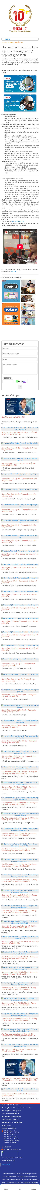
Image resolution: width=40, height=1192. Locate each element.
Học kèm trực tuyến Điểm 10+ (13, 417)
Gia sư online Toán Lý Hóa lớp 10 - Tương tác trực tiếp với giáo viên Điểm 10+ (19, 803)
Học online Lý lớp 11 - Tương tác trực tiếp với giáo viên (19, 622)
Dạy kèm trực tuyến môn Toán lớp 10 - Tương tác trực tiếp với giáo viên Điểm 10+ (19, 1019)
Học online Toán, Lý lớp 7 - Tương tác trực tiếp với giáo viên (18, 680)
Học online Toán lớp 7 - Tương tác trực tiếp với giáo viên (18, 541)
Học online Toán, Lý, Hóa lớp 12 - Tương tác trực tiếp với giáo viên (19, 741)
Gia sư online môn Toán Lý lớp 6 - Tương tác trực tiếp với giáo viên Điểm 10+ (19, 772)
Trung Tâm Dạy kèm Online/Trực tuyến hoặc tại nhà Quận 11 (18, 1094)
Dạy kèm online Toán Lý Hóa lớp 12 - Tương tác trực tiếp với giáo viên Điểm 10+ (19, 865)
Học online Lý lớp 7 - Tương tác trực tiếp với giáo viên (19, 581)
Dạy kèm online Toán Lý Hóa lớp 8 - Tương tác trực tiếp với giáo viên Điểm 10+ (19, 819)
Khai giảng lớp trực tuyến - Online (11, 1122)
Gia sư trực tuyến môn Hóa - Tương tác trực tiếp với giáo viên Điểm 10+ (18, 1050)
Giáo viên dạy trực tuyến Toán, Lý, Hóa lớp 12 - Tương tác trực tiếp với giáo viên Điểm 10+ (19, 1079)
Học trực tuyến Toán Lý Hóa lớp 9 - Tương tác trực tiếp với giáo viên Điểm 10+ (19, 973)
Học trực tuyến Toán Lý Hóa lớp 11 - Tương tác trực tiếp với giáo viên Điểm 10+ (18, 1004)
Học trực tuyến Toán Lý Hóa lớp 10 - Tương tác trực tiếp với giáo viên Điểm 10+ (18, 988)
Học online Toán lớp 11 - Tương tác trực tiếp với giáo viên (19, 479)
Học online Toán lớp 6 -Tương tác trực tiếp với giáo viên (19, 554)
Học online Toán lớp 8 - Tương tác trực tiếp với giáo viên (18, 526)
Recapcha (7, 378)
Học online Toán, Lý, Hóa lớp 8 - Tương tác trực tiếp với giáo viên (18, 695)
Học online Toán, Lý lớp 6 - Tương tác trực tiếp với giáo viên (18, 664)
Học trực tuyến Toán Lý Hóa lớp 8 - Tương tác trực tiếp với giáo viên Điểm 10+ (19, 957)
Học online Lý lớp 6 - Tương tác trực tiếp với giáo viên (19, 568)
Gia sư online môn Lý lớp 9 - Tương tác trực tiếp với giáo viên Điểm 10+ (18, 757)
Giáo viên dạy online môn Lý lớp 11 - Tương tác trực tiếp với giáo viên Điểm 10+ (18, 911)
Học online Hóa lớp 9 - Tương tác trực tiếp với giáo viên (19, 649)
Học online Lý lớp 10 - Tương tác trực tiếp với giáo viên (19, 608)
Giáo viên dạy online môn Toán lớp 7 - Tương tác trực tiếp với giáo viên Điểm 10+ (19, 880)
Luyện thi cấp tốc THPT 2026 (10, 1119)
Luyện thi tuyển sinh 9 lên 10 (10, 1113)
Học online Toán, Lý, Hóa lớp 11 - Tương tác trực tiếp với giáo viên (19, 726)
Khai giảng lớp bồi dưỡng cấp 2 (11, 1110)
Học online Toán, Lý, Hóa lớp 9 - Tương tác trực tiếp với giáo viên (18, 711)
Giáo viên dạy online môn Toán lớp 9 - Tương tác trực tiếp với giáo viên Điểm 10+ (19, 896)
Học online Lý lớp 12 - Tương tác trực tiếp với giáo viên (19, 635)
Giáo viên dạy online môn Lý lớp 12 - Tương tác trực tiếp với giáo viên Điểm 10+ (18, 927)
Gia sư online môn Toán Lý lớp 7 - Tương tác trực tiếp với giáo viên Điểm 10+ (19, 788)
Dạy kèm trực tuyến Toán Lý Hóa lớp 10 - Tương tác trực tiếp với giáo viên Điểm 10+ (18, 1034)
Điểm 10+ (6, 1165)
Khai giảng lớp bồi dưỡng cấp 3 (11, 1116)
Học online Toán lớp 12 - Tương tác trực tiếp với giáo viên (19, 448)
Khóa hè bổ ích (6, 1125)
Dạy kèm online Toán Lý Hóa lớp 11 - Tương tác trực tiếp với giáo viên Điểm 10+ (18, 849)
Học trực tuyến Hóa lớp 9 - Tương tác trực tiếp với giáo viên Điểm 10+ (20, 942)
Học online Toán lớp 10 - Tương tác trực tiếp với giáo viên (19, 510)
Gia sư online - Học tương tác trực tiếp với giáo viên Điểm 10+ (18, 464)
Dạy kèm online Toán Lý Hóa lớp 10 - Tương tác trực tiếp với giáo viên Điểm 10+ (19, 834)
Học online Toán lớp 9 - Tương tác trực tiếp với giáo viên (18, 495)
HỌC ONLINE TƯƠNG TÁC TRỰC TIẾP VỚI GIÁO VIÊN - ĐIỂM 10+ (19, 433)
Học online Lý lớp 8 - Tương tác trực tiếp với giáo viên (19, 595)
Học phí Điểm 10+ (18, 221)
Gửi (20, 386)
